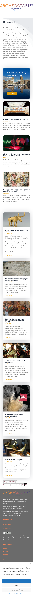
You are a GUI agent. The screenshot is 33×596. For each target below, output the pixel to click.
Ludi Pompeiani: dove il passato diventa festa (15, 361)
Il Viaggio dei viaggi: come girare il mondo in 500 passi (16, 190)
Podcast (5, 557)
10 (17, 485)
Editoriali (5, 551)
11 (20, 485)
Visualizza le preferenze (16, 590)
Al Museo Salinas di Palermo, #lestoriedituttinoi (14, 415)
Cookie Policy (12, 593)
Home (5, 548)
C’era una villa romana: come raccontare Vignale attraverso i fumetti (15, 320)
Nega (16, 585)
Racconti (5, 554)
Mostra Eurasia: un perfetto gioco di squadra (16, 231)
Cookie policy (7, 528)
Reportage (6, 560)
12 (23, 485)
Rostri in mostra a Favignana (14, 460)
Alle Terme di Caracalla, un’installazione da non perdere (16, 75)
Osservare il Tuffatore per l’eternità (15, 119)
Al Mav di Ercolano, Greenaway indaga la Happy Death (16, 155)
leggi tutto (8, 255)
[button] (30, 564)
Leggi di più (11, 94)
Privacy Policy (19, 593)
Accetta (16, 581)
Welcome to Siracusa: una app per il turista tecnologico (16, 279)
